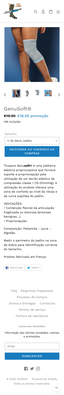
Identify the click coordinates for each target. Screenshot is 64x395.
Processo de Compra (32, 297)
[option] (16, 93)
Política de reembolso (32, 316)
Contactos (47, 303)
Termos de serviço (32, 309)
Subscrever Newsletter (32, 326)
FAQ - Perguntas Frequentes (32, 291)
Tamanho (11, 134)
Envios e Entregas (22, 303)
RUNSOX (22, 379)
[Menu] (58, 11)
